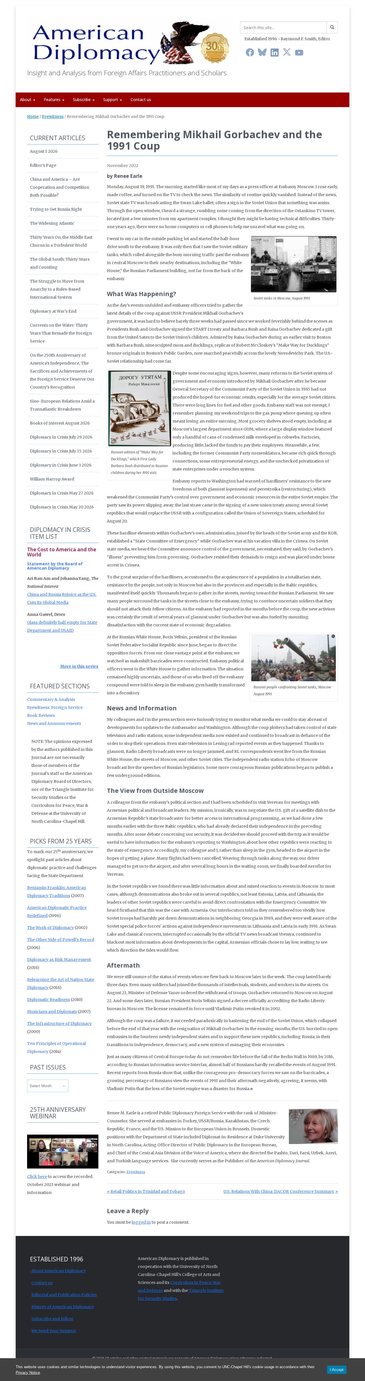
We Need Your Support (53, 1330)
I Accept (337, 1370)
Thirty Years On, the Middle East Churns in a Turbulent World (61, 241)
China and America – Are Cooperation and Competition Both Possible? (59, 187)
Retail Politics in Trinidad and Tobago (147, 1191)
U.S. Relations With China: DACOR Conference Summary (279, 1191)
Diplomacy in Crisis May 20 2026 (62, 507)
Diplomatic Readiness (48, 999)
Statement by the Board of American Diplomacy (55, 566)
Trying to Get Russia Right (56, 209)
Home (33, 116)
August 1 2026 (44, 151)
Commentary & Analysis (51, 699)
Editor (324, 38)
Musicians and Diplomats (52, 1011)
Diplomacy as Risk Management (59, 959)
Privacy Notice (28, 1372)
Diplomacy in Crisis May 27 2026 (62, 493)
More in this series (79, 666)
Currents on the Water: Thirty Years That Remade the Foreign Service (61, 333)
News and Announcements (54, 723)
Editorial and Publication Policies (64, 1294)
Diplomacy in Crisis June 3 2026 (61, 465)
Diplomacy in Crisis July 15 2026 (61, 451)
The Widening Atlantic (52, 223)
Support (111, 99)
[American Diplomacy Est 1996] (129, 41)
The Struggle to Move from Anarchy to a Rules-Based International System (57, 289)
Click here (37, 1176)
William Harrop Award (52, 479)
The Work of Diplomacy (50, 927)
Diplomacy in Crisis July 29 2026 (61, 437)
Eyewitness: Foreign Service (55, 707)
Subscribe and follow (52, 1318)
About (26, 99)
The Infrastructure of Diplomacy (59, 1023)
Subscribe (82, 99)
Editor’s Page (43, 165)
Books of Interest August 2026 (60, 423)
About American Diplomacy (58, 1270)
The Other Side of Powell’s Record (60, 939)
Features (53, 99)
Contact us (141, 99)
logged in (141, 1222)
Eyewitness (53, 116)
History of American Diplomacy (62, 1306)
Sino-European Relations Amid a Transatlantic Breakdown (62, 405)
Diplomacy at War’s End (53, 311)
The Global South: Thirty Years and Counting (60, 263)
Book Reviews (41, 715)
